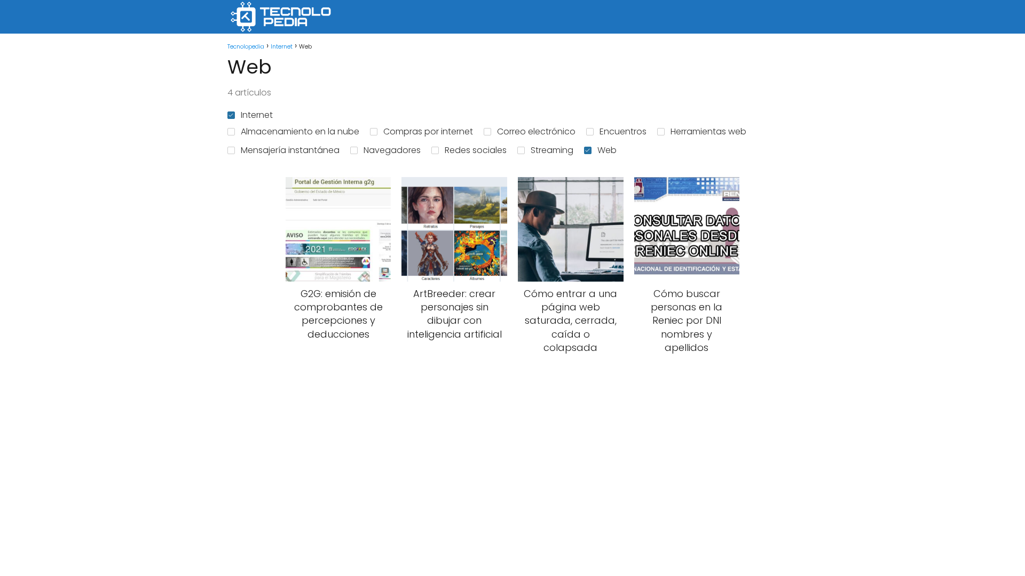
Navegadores (392, 150)
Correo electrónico (536, 131)
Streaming (552, 150)
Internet (257, 115)
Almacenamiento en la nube (300, 131)
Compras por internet (428, 131)
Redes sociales (476, 150)
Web (607, 150)
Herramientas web (708, 131)
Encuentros (623, 131)
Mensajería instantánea (290, 150)
